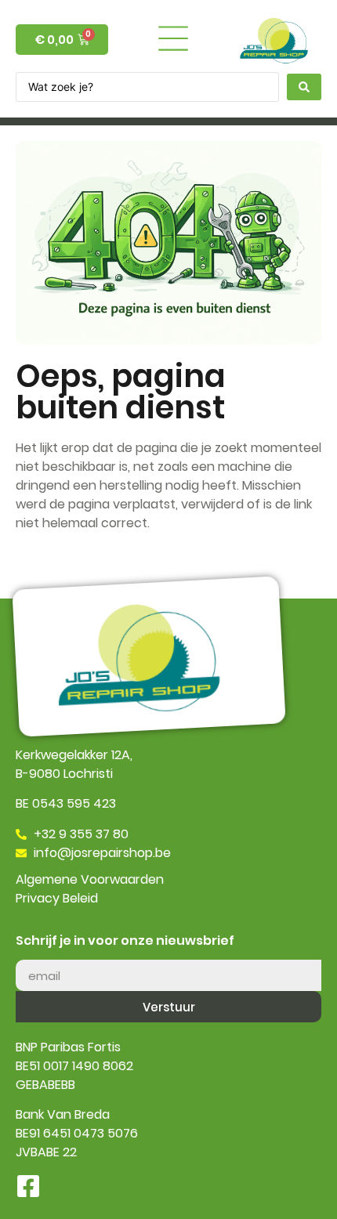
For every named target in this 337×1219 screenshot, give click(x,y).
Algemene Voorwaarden (90, 879)
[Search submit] (304, 87)
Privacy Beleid (57, 898)
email (32, 953)
